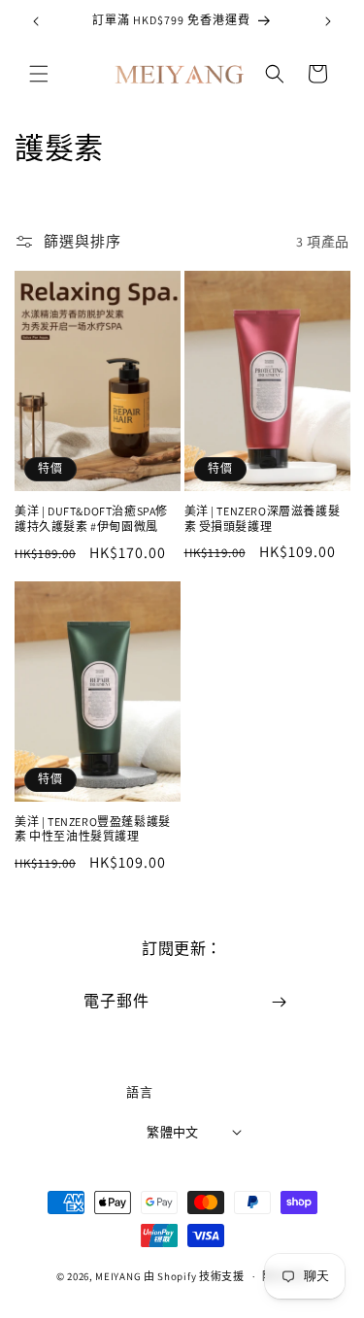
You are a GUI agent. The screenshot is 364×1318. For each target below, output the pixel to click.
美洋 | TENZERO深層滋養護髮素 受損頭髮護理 (262, 519)
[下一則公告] (328, 21)
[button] (38, 73)
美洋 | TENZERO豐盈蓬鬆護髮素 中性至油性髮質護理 (93, 829)
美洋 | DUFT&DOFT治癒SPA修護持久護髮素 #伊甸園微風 (91, 519)
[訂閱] (278, 1002)
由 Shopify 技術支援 (194, 1276)
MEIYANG (118, 1276)
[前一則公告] (36, 21)
